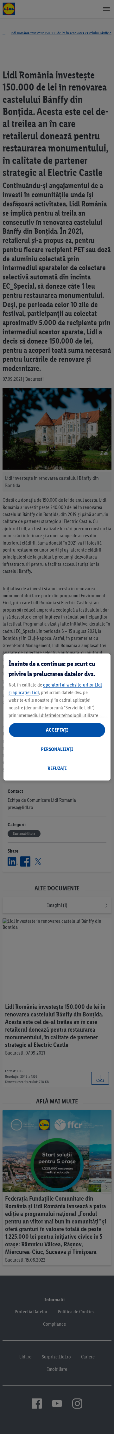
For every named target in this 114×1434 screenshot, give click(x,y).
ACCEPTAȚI (57, 730)
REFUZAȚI (57, 768)
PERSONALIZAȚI (57, 749)
